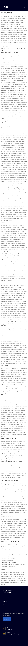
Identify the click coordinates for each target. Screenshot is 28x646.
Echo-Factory (21, 644)
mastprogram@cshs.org (13, 634)
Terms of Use (6, 601)
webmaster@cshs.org (9, 560)
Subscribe (6, 619)
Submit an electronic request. (9, 562)
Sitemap (5, 605)
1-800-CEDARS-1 (8, 564)
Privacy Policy (6, 598)
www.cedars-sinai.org (7, 26)
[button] (24, 7)
